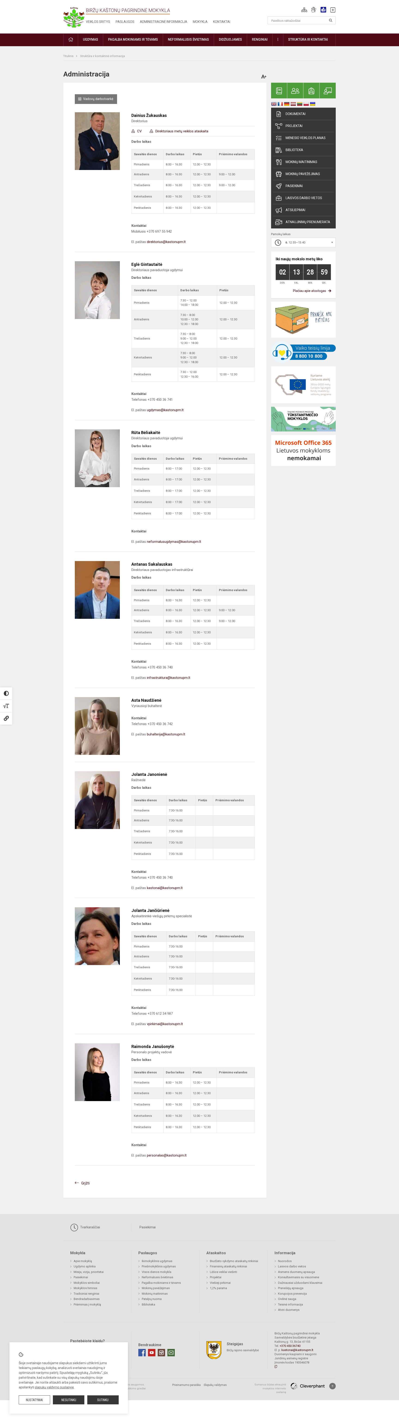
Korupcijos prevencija (292, 1293)
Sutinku (103, 1400)
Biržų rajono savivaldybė (243, 1350)
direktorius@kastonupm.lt (166, 242)
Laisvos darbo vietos (304, 198)
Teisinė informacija (290, 1304)
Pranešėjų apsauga (290, 1288)
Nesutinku (68, 1400)
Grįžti (85, 1183)
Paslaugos (125, 22)
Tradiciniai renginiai (86, 1293)
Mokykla (200, 22)
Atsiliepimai (295, 210)
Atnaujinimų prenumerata (308, 222)
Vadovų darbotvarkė (98, 99)
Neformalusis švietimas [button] (188, 39)
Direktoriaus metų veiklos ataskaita (181, 131)
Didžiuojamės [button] (230, 39)
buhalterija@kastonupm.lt (166, 734)
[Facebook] (142, 1352)
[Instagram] (161, 1352)
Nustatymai (34, 1400)
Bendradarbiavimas (87, 1299)
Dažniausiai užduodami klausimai (300, 1282)
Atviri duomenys (288, 1310)
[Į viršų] (332, 1386)
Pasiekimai (294, 186)
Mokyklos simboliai (87, 1282)
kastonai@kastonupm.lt (165, 888)
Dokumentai (295, 114)
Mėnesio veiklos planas (306, 138)
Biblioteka (294, 150)
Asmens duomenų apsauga (296, 1272)
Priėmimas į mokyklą (87, 1304)
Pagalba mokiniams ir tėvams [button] (133, 39)
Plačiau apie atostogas (309, 291)
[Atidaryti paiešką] (330, 20)
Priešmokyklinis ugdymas (159, 1266)
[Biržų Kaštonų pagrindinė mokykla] (74, 16)
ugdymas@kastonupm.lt (165, 410)
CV (139, 131)
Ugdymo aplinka (85, 1266)
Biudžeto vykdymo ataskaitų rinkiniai (234, 1261)
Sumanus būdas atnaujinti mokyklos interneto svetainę (270, 1388)
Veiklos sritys (98, 22)
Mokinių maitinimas (301, 162)
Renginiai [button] (260, 39)
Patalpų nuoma (152, 1299)
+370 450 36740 (290, 1346)
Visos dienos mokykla (156, 1272)
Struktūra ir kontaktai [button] (308, 39)
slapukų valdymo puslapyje (54, 1387)
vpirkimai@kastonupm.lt (165, 1024)
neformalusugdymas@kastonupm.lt (174, 542)
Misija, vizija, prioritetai (89, 1272)
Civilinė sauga (287, 1299)
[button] (304, 9)
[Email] (171, 1352)
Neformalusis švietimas (157, 1277)
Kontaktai (221, 22)
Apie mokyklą (83, 1261)
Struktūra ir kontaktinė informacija (102, 56)
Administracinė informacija (163, 22)
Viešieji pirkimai (220, 1282)
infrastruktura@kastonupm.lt (168, 678)
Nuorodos (285, 1261)
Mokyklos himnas (85, 1288)
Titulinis (68, 56)
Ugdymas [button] (90, 39)
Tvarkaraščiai (89, 1227)
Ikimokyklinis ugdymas (157, 1261)
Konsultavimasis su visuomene (298, 1277)
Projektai (294, 126)
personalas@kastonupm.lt (167, 1155)
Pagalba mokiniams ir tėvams (161, 1282)
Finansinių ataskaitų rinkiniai (228, 1266)
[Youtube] (151, 1352)
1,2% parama (218, 1288)
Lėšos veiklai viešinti (223, 1272)
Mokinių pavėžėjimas (303, 174)
